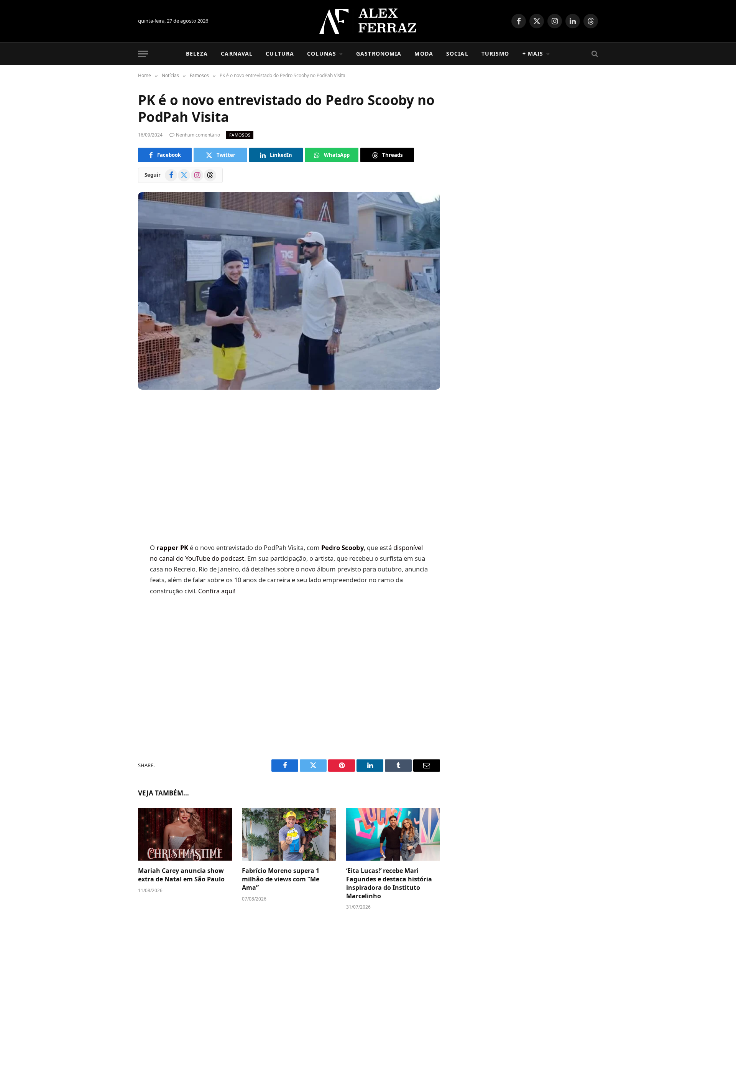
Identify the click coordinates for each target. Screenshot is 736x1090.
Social (457, 53)
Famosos (239, 135)
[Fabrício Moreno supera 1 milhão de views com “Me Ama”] (289, 834)
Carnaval (237, 53)
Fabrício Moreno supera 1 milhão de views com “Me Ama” (280, 879)
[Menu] (143, 54)
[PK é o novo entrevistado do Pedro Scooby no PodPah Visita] (289, 291)
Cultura (280, 53)
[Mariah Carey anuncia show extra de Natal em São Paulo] (185, 834)
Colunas (321, 53)
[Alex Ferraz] (368, 21)
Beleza (197, 53)
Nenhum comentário (198, 135)
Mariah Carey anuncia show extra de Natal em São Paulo (181, 875)
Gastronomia (378, 53)
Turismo (495, 53)
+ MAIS (533, 53)
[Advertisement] (289, 467)
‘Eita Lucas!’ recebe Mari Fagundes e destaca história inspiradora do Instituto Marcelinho (389, 883)
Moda (423, 53)
